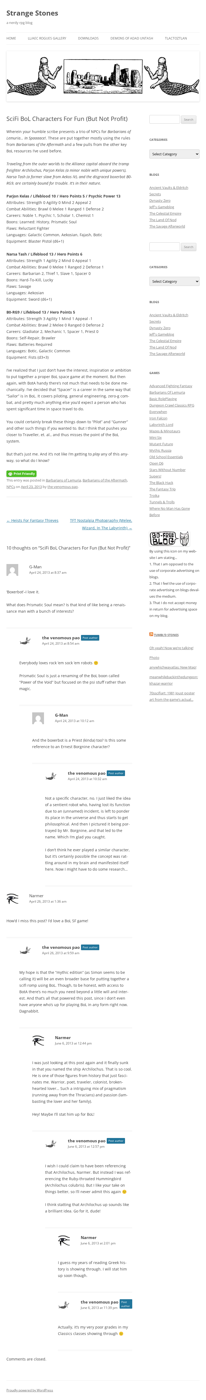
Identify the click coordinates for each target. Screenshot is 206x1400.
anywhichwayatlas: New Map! (172, 667)
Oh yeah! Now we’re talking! (171, 647)
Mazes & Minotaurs (164, 431)
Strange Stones (32, 13)
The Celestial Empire (165, 213)
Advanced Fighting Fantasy (170, 385)
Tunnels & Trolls (162, 502)
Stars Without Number (167, 469)
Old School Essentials (166, 456)
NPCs (10, 486)
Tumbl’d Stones (166, 635)
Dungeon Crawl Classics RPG (171, 405)
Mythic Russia (160, 450)
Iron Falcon (158, 418)
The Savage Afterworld (167, 226)
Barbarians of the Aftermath (105, 480)
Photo (154, 657)
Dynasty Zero (160, 200)
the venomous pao (62, 486)
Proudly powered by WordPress (29, 1390)
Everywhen (158, 411)
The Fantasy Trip (162, 489)
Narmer (36, 895)
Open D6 (156, 463)
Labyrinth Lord (161, 424)
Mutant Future (161, 443)
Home (11, 38)
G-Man (35, 566)
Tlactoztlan (176, 38)
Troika (154, 495)
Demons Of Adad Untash (132, 38)
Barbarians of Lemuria (63, 480)
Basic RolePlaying (163, 398)
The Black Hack (161, 482)
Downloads (88, 38)
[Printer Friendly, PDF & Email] (21, 473)
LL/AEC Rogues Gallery (47, 38)
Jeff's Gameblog (161, 206)
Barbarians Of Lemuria (167, 392)
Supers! (155, 476)
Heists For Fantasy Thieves (32, 520)
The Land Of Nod (162, 219)
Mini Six (155, 437)
